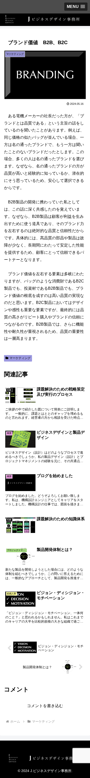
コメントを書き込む (45, 706)
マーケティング (20, 358)
